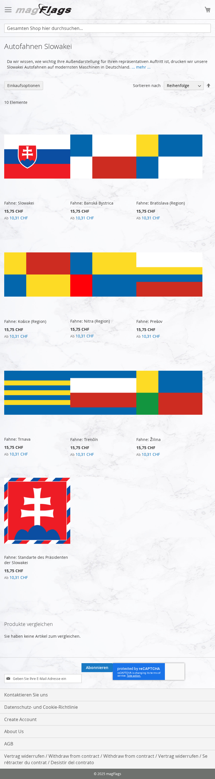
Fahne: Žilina (148, 439)
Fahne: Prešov (149, 321)
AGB (8, 744)
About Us (14, 731)
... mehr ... (141, 67)
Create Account (20, 719)
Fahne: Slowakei (19, 203)
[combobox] (107, 28)
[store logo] (43, 10)
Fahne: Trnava (17, 439)
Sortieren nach (147, 85)
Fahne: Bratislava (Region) (160, 203)
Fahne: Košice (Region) (25, 321)
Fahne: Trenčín (84, 439)
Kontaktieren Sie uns (26, 695)
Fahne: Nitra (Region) (90, 321)
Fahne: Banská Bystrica (91, 203)
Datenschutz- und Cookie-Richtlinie (41, 707)
